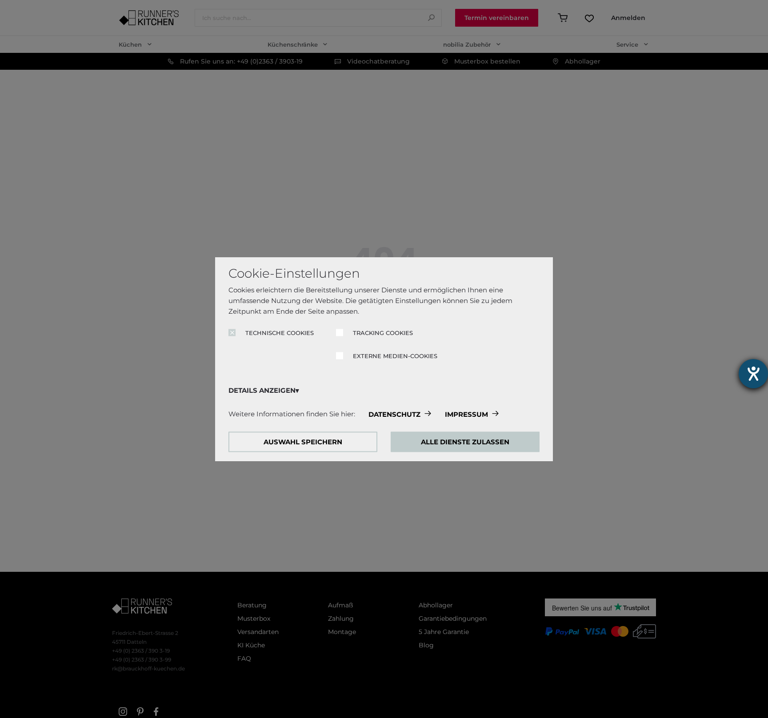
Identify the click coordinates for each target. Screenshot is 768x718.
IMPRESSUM (466, 414)
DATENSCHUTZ (394, 414)
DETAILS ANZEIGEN (262, 390)
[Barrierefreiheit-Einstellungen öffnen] (753, 373)
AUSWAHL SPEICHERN (303, 442)
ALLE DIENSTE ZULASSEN (465, 442)
